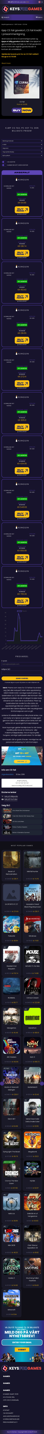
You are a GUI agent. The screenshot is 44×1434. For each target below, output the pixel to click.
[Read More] (22, 63)
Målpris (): (6, 669)
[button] (2, 1084)
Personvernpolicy (10, 1422)
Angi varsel (22, 678)
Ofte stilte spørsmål (11, 1400)
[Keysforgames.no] (22, 9)
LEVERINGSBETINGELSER (11, 1419)
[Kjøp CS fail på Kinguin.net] (22, 209)
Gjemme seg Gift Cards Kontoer (17, 165)
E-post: (4, 661)
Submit (22, 1349)
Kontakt (6, 1410)
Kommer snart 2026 (10, 1394)
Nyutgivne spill (9, 1397)
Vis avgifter (11, 162)
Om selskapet (8, 1413)
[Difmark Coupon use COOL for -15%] (22, 755)
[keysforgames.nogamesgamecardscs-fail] (39, 2)
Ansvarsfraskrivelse (11, 1416)
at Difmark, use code (18, 2)
